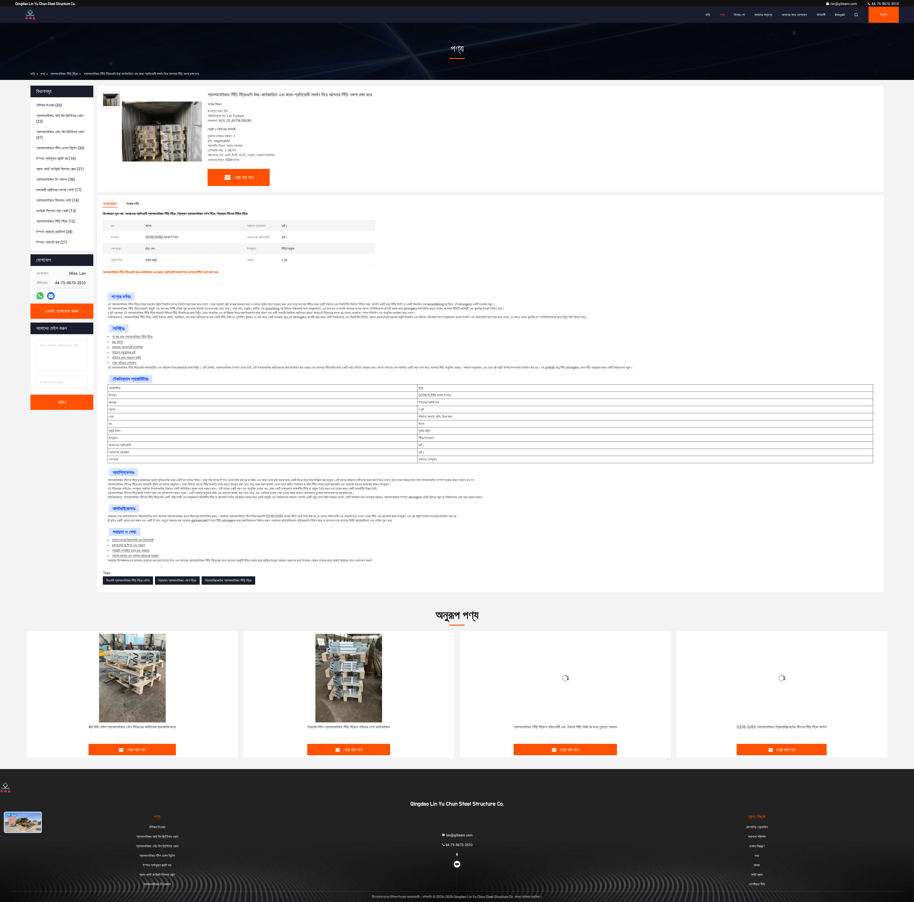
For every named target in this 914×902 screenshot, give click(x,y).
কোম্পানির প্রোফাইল (757, 827)
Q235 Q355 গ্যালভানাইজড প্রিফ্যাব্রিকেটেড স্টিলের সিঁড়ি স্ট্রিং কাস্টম (565, 727)
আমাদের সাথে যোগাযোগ (794, 15)
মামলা (757, 865)
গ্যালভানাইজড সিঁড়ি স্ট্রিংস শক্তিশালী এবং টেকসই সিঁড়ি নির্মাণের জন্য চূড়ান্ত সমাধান (348, 727)
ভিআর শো (739, 15)
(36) (55, 179)
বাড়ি (707, 15)
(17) (58, 190)
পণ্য (722, 15)
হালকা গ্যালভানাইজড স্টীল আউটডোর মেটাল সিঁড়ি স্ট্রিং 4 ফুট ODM (782, 727)
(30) (60, 148)
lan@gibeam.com (844, 4)
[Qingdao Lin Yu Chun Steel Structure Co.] (30, 14)
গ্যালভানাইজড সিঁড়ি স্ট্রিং (64, 74)
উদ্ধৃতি (883, 14)
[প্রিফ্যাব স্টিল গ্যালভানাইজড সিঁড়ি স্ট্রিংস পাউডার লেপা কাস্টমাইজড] (132, 678)
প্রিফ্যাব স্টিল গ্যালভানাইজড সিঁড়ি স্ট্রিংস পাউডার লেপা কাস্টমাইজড (132, 727)
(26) (49, 105)
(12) (55, 221)
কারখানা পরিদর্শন (757, 836)
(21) (51, 242)
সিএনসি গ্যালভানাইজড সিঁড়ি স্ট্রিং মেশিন (128, 580)
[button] (35, 689)
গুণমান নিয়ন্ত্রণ (757, 846)
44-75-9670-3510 (885, 4)
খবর (757, 856)
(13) (56, 211)
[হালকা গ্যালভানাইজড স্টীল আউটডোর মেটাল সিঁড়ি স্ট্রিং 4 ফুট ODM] (782, 678)
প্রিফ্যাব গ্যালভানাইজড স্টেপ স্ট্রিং (177, 580)
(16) (56, 158)
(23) (60, 118)
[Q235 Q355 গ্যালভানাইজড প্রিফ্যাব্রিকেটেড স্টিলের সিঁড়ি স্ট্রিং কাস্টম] (565, 678)
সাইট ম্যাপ (757, 875)
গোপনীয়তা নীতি (757, 884)
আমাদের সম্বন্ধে (763, 15)
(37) (60, 135)
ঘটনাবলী (821, 15)
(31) (60, 169)
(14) (57, 200)
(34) (54, 232)
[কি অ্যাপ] (40, 296)
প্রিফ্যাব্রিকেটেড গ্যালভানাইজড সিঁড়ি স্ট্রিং (228, 580)
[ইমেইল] (51, 296)
